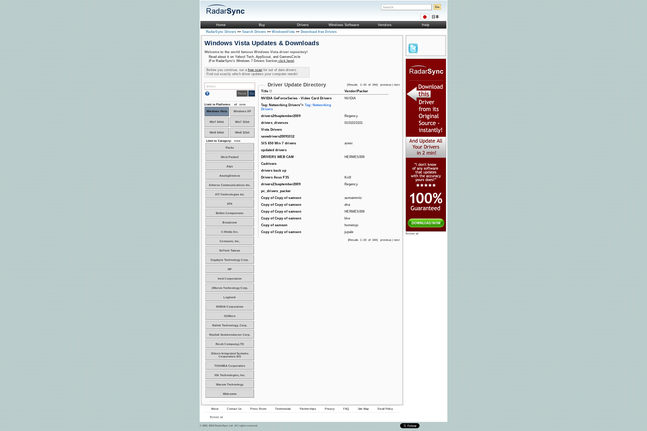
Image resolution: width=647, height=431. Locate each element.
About (214, 408)
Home (221, 25)
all (235, 104)
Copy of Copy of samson (281, 198)
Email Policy (385, 408)
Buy (262, 25)
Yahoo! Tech (244, 57)
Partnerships (308, 408)
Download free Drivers (319, 32)
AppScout (263, 57)
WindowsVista (284, 32)
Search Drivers (254, 32)
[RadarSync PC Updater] (426, 230)
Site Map (363, 408)
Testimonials (283, 408)
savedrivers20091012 (277, 136)
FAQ (346, 408)
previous (385, 84)
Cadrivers (268, 164)
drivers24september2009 (281, 116)
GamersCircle (290, 57)
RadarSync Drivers (221, 32)
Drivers (303, 25)
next (397, 84)
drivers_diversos (274, 123)
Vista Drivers (271, 129)
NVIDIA (350, 98)
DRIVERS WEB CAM (277, 157)
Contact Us (234, 408)
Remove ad (216, 417)
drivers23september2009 (281, 184)
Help (425, 25)
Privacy (330, 408)
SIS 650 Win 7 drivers (278, 143)
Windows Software (344, 25)
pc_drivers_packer (276, 191)
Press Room (258, 408)
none (242, 104)
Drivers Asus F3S (275, 177)
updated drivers (274, 150)
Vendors (384, 25)
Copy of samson (274, 225)
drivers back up (273, 170)
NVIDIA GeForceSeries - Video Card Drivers (296, 98)
